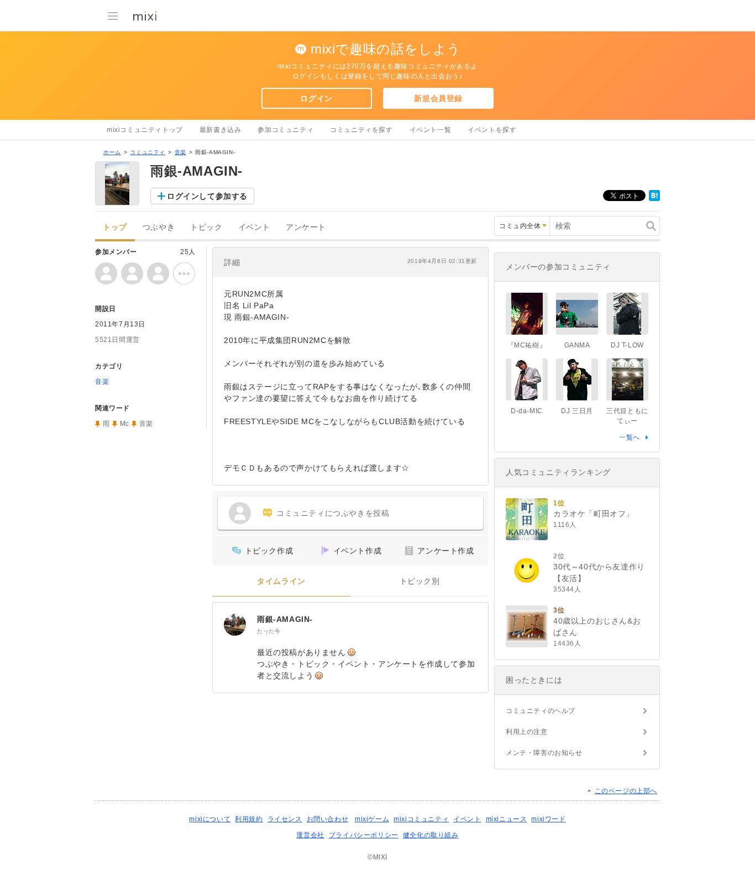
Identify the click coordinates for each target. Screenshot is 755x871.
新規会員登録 (438, 98)
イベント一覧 (431, 130)
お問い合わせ (328, 819)
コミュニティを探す (361, 130)
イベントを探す (492, 130)
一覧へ (629, 437)
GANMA (577, 345)
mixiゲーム (372, 819)
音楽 (180, 152)
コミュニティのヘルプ (540, 711)
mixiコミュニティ (421, 819)
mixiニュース (506, 819)
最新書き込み (221, 130)
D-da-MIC (527, 411)
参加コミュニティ (285, 130)
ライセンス (285, 819)
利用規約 (249, 819)
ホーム (112, 152)
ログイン (316, 98)
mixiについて (209, 819)
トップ (115, 227)
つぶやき (159, 227)
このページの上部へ (626, 791)
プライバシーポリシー (364, 835)
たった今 (268, 631)
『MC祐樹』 (527, 345)
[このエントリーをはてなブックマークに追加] (654, 199)
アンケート (306, 227)
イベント (254, 227)
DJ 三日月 (577, 411)
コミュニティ (147, 152)
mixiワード (548, 819)
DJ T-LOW (627, 345)
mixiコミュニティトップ (145, 130)
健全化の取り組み (431, 835)
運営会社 (310, 835)
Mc (124, 423)
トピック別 (420, 581)
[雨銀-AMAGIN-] (235, 625)
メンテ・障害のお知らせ (544, 753)
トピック (206, 227)
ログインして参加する (207, 196)
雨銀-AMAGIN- (285, 619)
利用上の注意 (527, 732)
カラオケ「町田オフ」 (593, 513)
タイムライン (281, 581)
